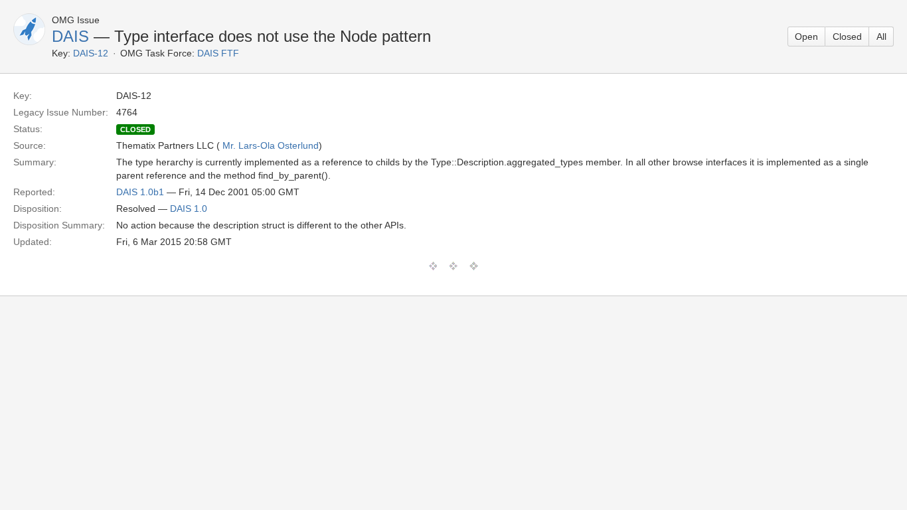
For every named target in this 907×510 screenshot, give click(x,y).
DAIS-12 (90, 53)
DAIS (70, 36)
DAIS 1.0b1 (140, 192)
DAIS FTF (218, 53)
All (881, 36)
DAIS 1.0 (188, 208)
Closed (847, 36)
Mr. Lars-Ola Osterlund (270, 145)
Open (806, 36)
